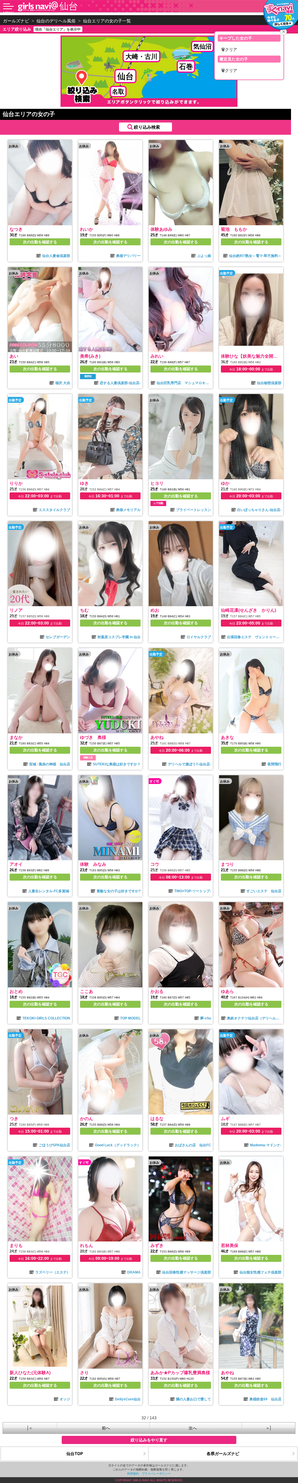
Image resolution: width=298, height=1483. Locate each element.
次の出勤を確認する (40, 242)
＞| (268, 1427)
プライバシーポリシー (156, 1473)
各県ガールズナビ (223, 1453)
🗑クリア (229, 49)
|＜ (30, 1427)
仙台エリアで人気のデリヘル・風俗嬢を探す (46, 13)
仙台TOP (74, 1453)
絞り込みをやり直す (149, 1439)
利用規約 (133, 1473)
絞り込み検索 (147, 127)
